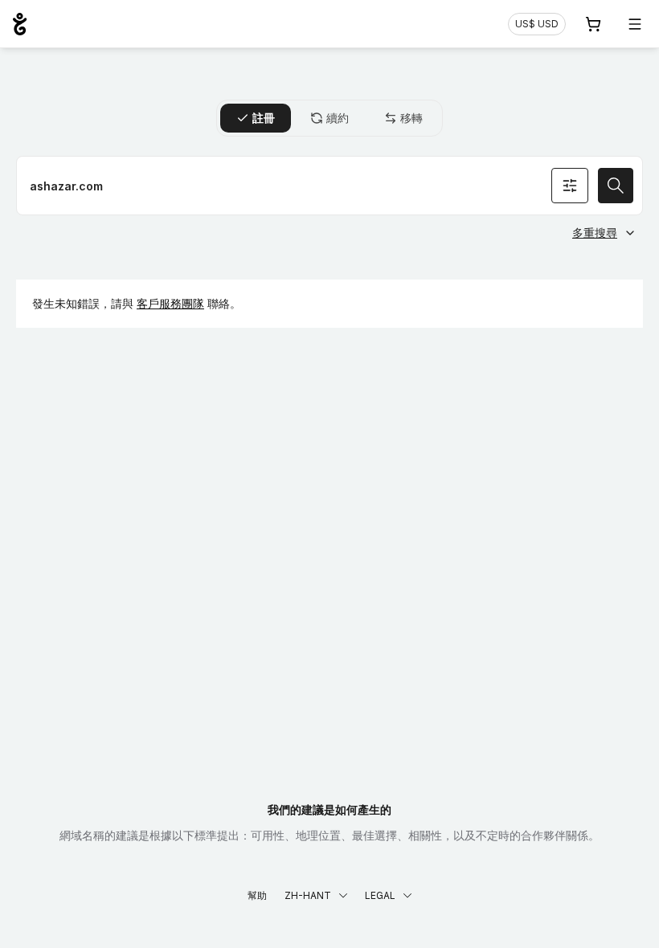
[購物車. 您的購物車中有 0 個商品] (593, 24)
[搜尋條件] (569, 185)
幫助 (257, 895)
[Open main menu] (634, 24)
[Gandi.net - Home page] (20, 24)
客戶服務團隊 (170, 303)
